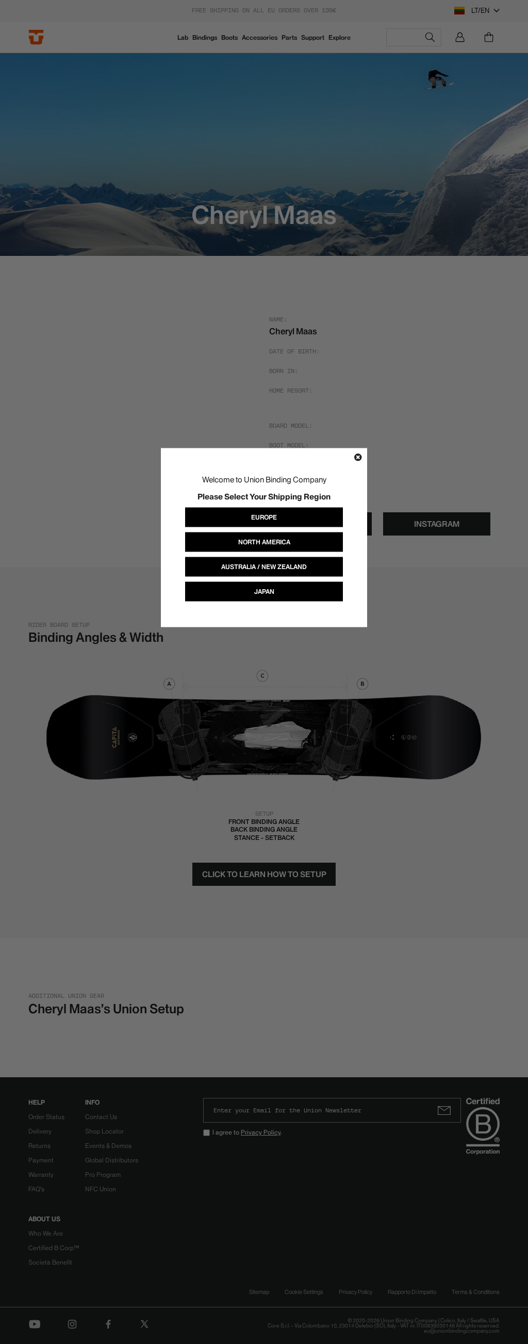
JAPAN (264, 591)
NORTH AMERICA (264, 542)
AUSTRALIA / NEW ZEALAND (264, 567)
